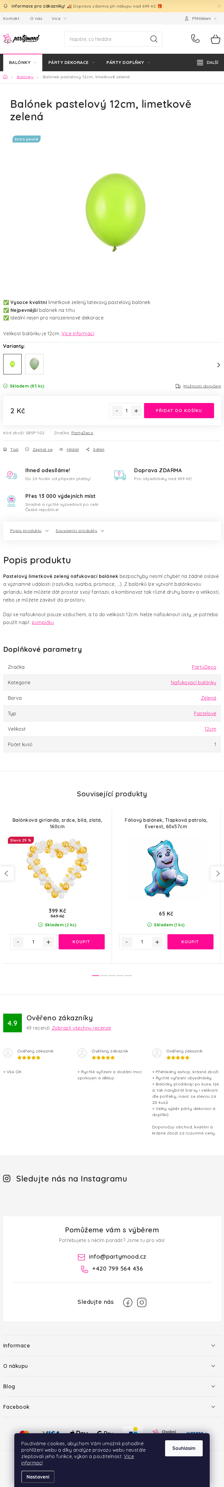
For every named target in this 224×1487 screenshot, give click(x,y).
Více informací (78, 333)
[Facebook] (127, 1302)
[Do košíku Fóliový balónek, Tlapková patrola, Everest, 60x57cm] (190, 941)
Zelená (208, 698)
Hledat (154, 39)
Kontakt (11, 18)
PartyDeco (82, 432)
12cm (210, 729)
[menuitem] (22, 62)
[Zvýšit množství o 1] (136, 411)
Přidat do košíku (179, 410)
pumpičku (43, 622)
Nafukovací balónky (193, 682)
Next (215, 365)
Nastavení (38, 1477)
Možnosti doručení (202, 386)
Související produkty (76, 530)
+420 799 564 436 (196, 39)
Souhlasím (183, 1448)
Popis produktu (26, 530)
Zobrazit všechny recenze (81, 1028)
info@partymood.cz (117, 1256)
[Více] (207, 62)
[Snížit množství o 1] (117, 411)
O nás (36, 18)
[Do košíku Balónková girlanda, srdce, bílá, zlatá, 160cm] (82, 941)
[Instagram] (141, 1302)
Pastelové (205, 713)
